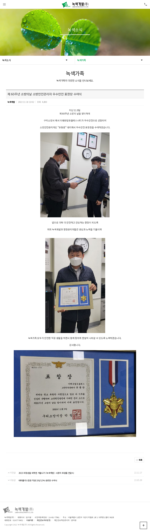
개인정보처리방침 (44, 520)
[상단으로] (143, 525)
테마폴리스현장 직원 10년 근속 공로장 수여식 (38, 480)
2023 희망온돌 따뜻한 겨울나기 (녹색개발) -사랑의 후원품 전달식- (46, 472)
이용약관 (29, 520)
